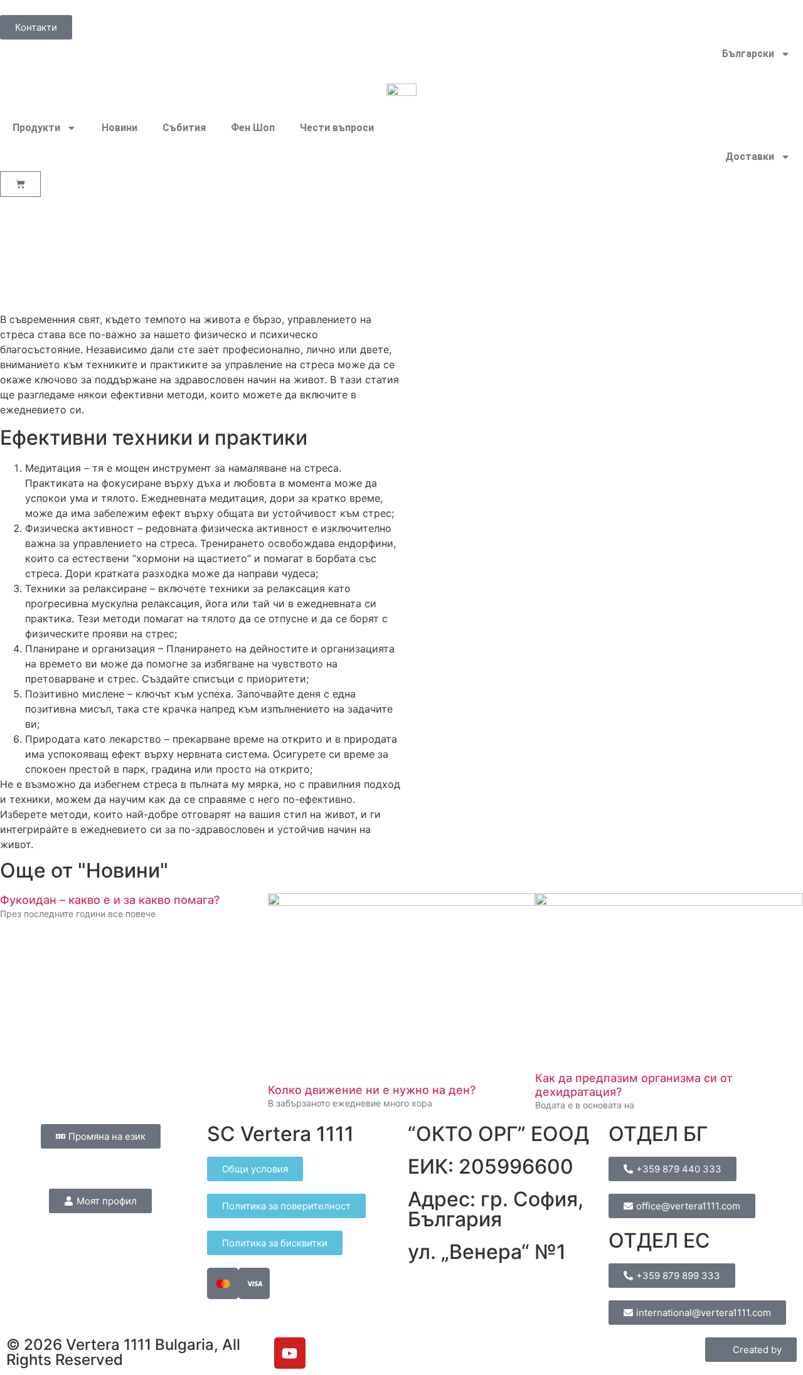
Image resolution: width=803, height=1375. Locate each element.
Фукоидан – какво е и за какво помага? (110, 899)
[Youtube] (290, 1353)
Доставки (749, 156)
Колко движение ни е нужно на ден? (372, 1089)
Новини (119, 128)
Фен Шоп (253, 128)
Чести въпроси (337, 128)
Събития (184, 128)
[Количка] (20, 184)
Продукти (36, 128)
